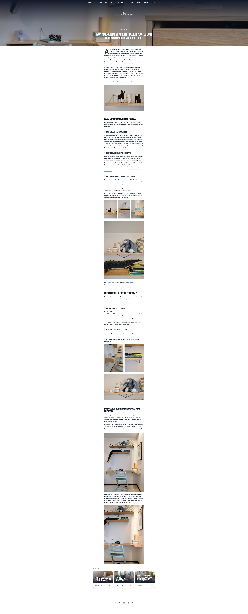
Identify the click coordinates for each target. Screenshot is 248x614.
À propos (129, 598)
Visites (112, 2)
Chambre (124, 30)
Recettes (139, 2)
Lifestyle (131, 2)
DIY (95, 2)
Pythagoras (111, 282)
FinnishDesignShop (109, 284)
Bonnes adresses (121, 2)
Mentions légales (120, 598)
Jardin (146, 2)
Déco (89, 2)
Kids (106, 2)
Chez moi (153, 2)
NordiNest (130, 282)
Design (100, 2)
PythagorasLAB (138, 322)
